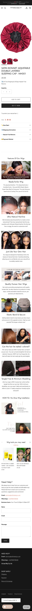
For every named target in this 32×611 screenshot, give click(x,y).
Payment (3, 578)
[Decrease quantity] (3, 92)
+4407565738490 (13, 499)
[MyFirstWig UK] (16, 8)
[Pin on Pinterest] (10, 119)
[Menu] (2, 8)
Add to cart (16, 99)
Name (3, 507)
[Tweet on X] (5, 119)
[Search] (6, 8)
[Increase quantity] (10, 92)
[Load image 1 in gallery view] (16, 36)
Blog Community (18, 593)
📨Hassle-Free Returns (8, 134)
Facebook (10, 593)
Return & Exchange (6, 581)
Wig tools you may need (16, 442)
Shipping (3, 574)
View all (16, 445)
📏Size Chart (5, 125)
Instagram (3, 593)
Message (4, 524)
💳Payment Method (7, 139)
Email (3, 515)
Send (5, 540)
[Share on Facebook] (7, 119)
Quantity (3, 88)
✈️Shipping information (8, 130)
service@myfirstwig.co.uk (13, 495)
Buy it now (16, 105)
